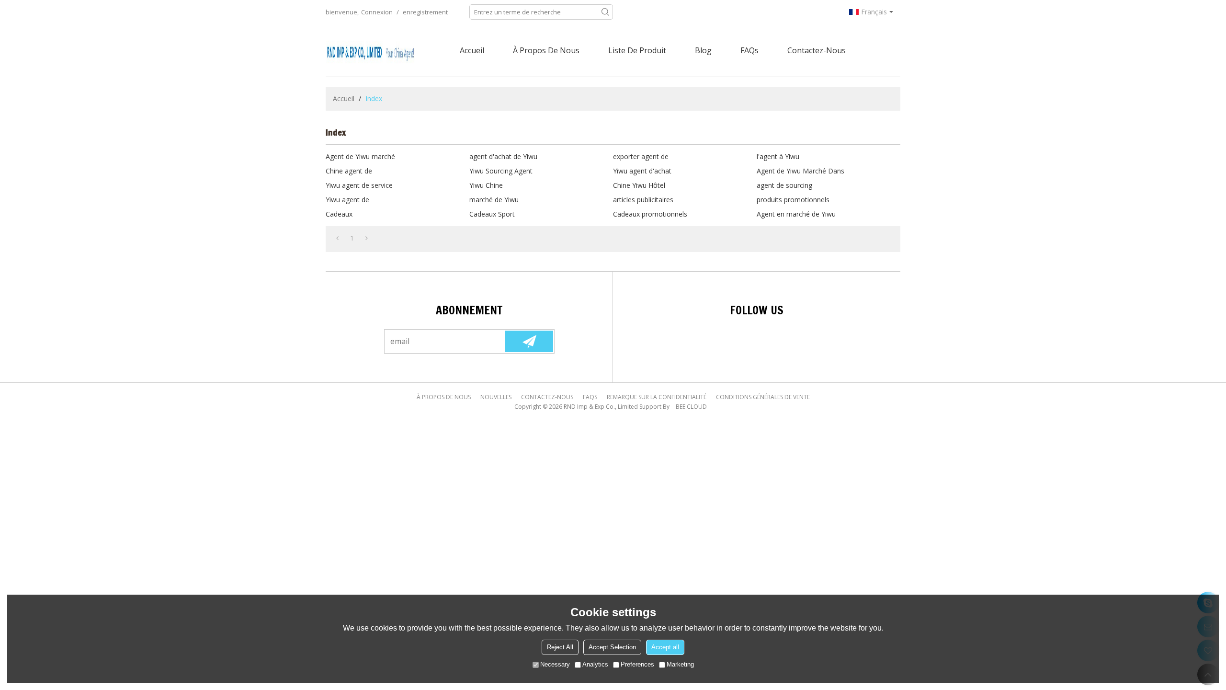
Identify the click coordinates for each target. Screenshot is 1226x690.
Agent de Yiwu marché (360, 156)
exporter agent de (641, 156)
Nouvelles (495, 397)
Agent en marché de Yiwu (796, 213)
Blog (703, 50)
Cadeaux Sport (492, 213)
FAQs (749, 50)
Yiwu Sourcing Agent (501, 170)
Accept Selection (612, 647)
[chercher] (605, 12)
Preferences (637, 664)
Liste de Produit (637, 50)
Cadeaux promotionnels (650, 213)
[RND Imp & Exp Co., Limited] (371, 50)
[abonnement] (529, 341)
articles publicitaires (643, 199)
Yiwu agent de (347, 199)
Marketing (680, 664)
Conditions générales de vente (763, 397)
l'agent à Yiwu (778, 156)
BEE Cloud (691, 406)
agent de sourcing (784, 185)
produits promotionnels (793, 199)
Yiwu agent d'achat (642, 170)
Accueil (472, 50)
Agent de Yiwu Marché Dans (800, 170)
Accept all (665, 647)
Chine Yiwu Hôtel (639, 185)
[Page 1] (337, 238)
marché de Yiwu (494, 199)
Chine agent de (349, 170)
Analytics (595, 664)
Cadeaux (339, 213)
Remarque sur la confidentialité (656, 397)
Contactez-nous (816, 50)
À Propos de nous (546, 50)
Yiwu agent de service (359, 185)
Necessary (555, 664)
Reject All (560, 647)
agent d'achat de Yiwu (503, 156)
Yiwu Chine (486, 185)
